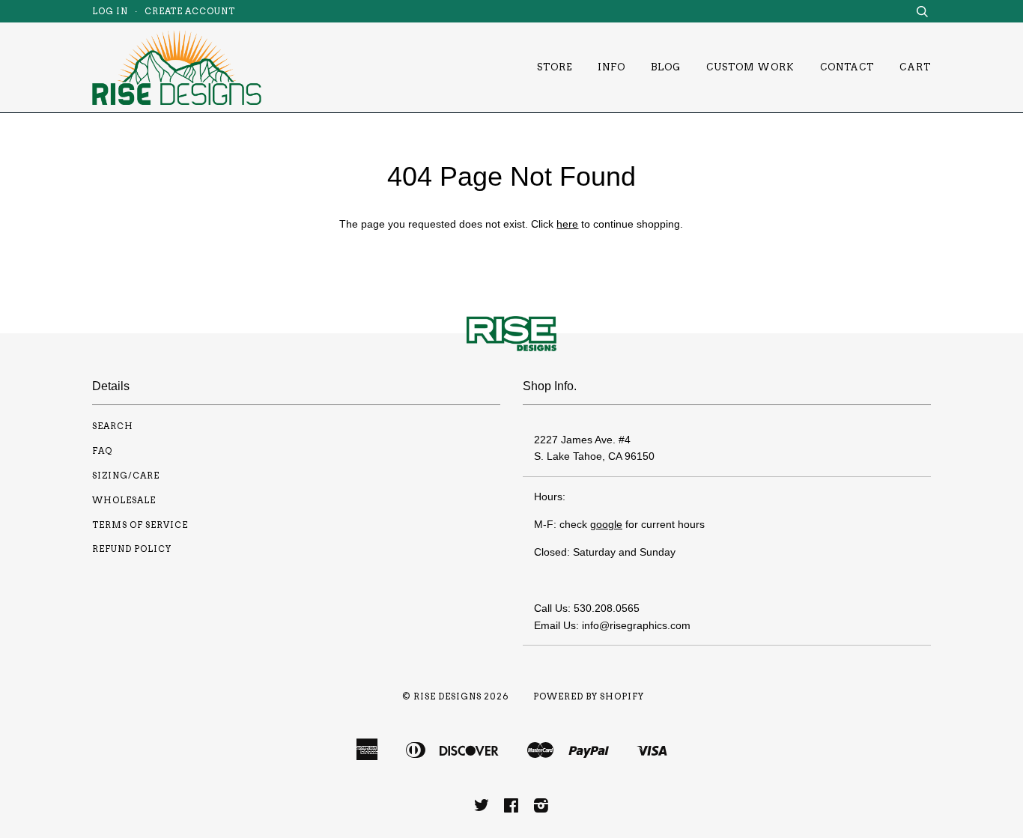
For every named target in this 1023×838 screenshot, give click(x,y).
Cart (915, 67)
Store (554, 67)
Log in (110, 11)
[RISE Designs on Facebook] (511, 808)
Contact (847, 67)
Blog (666, 67)
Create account (190, 11)
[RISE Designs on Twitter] (482, 808)
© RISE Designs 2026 (455, 696)
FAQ (102, 451)
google (606, 524)
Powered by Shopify (588, 696)
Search (112, 426)
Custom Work (750, 67)
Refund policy (131, 549)
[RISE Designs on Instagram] (541, 808)
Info (611, 67)
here (567, 224)
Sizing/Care (126, 475)
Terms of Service (140, 525)
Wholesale (124, 500)
